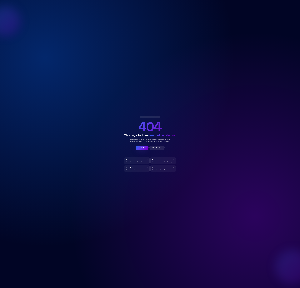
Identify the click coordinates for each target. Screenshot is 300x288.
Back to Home (142, 148)
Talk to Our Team (157, 148)
